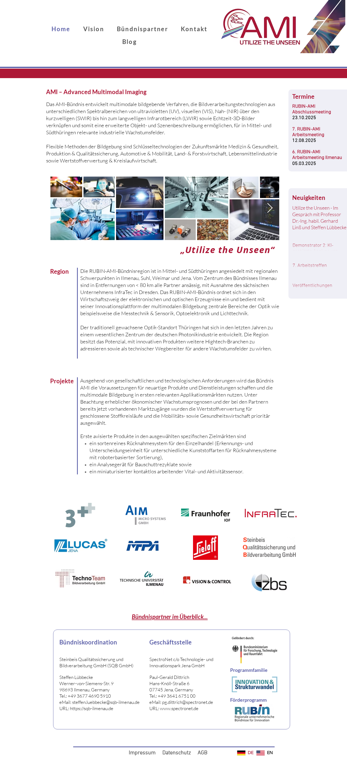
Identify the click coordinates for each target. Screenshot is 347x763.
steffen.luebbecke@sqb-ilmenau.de (106, 702)
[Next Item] (270, 208)
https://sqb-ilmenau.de (91, 708)
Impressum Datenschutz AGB (168, 753)
